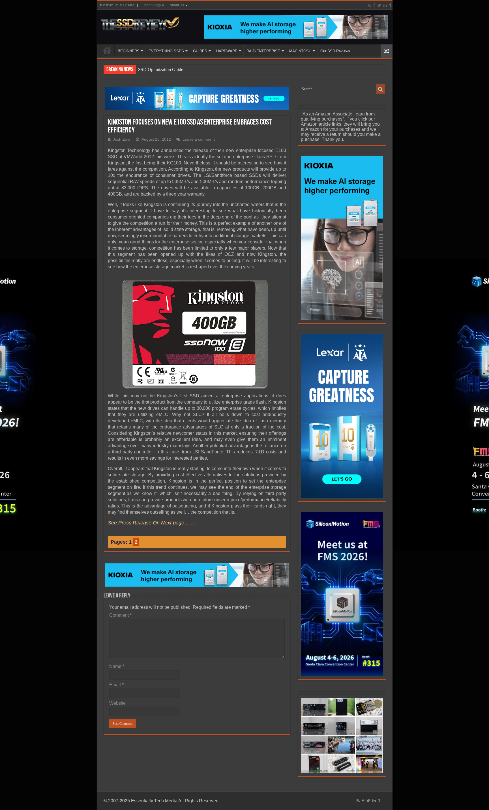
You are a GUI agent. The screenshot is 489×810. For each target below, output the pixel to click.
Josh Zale (121, 139)
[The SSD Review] (140, 22)
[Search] (380, 89)
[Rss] (369, 5)
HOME (107, 50)
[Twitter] (379, 5)
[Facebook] (374, 5)
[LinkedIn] (385, 5)
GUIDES (200, 51)
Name (116, 666)
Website (117, 703)
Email (116, 684)
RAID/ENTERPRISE (263, 51)
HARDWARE (226, 51)
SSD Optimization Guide (160, 69)
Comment (120, 615)
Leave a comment (199, 139)
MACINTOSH (300, 51)
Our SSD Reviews (335, 51)
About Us (177, 5)
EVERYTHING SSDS (166, 51)
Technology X (153, 5)
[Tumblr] (390, 5)
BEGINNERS (129, 51)
